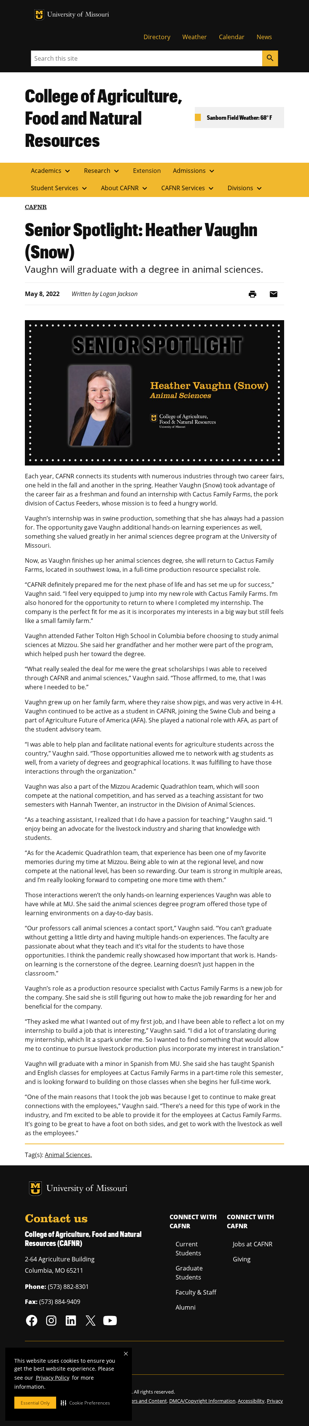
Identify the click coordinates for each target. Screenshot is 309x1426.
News (264, 37)
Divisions (246, 188)
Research (102, 171)
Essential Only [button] (35, 1403)
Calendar (232, 37)
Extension (147, 170)
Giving (242, 1259)
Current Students (188, 1248)
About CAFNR (125, 188)
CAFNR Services (188, 188)
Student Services (60, 188)
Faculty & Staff (196, 1292)
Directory (157, 37)
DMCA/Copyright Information (202, 1400)
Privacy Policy (52, 1377)
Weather (194, 37)
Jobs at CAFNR (252, 1244)
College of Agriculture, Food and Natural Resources (103, 117)
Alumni (186, 1307)
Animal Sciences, (68, 1155)
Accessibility (251, 1400)
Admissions (194, 171)
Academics (51, 171)
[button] (85, 1403)
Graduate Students (189, 1272)
